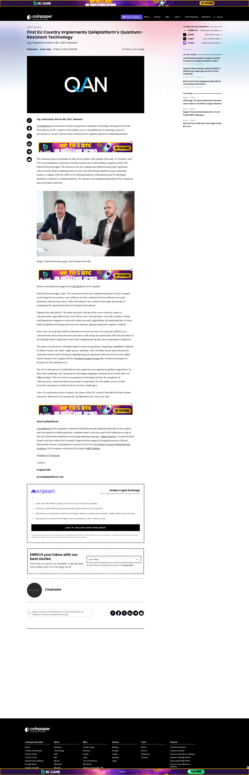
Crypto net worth (177, 751)
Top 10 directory (90, 761)
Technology (59, 751)
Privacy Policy (128, 565)
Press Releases (191, 17)
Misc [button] (168, 17)
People (115, 751)
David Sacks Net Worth (180, 761)
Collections (206, 17)
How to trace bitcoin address (182, 754)
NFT (56, 757)
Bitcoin (57, 761)
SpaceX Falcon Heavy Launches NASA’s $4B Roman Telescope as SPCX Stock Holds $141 (201, 71)
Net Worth (87, 764)
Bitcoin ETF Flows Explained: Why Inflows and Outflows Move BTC (202, 82)
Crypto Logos (89, 747)
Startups (115, 757)
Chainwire (32, 49)
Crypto (192, 97)
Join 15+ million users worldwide (85, 527)
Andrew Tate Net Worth (180, 757)
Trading (144, 757)
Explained (145, 754)
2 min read (45, 49)
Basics (144, 747)
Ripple (192, 109)
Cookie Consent (32, 768)
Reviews (86, 751)
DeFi (56, 754)
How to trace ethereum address (180, 765)
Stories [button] (157, 17)
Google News (31, 764)
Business (57, 747)
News (185, 97)
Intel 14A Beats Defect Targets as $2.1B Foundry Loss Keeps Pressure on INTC (201, 59)
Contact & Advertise (33, 751)
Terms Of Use (31, 757)
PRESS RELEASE (34, 27)
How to (144, 751)
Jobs (85, 757)
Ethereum (58, 764)
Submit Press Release (34, 761)
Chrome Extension (178, 747)
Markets (115, 747)
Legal (114, 761)
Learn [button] (177, 17)
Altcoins (57, 768)
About (27, 747)
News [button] (146, 17)
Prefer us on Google (134, 49)
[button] (191, 17)
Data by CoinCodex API (93, 768)
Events (86, 754)
